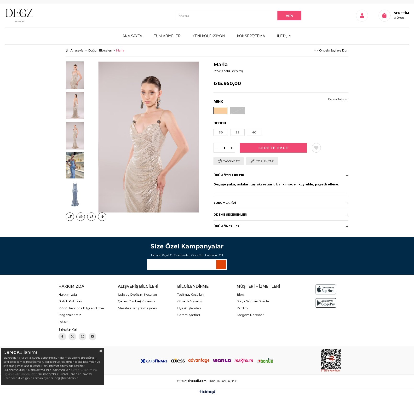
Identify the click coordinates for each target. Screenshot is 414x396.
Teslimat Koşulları (190, 294)
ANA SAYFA (132, 36)
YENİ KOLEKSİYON (209, 36)
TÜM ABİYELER (167, 36)
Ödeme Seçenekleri (230, 214)
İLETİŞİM (284, 36)
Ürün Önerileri (227, 226)
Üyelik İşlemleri (189, 308)
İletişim (63, 321)
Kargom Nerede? (250, 315)
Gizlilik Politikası (70, 301)
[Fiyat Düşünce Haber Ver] (102, 216)
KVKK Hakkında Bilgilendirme (81, 308)
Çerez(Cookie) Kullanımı (136, 301)
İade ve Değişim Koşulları (137, 294)
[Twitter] (72, 336)
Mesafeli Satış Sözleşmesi (137, 308)
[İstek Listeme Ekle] (80, 216)
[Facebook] (62, 336)
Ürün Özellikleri (228, 175)
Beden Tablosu (338, 99)
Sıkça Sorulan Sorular (253, 301)
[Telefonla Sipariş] (70, 216)
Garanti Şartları (188, 315)
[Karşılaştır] (91, 216)
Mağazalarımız (69, 315)
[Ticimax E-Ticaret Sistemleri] (207, 392)
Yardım (242, 308)
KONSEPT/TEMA (251, 36)
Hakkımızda (67, 294)
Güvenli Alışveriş (189, 301)
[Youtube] (92, 336)
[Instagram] (82, 336)
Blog (240, 294)
